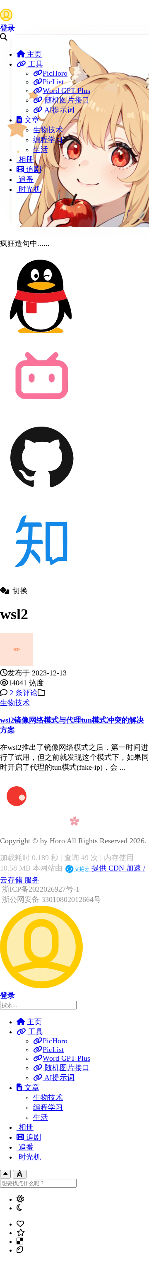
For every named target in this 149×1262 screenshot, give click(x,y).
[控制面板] (19, 1174)
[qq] (41, 335)
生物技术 (48, 130)
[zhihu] (41, 581)
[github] (41, 496)
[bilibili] (41, 412)
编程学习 (48, 140)
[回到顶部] (5, 1174)
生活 (40, 150)
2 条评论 (24, 693)
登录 (7, 28)
